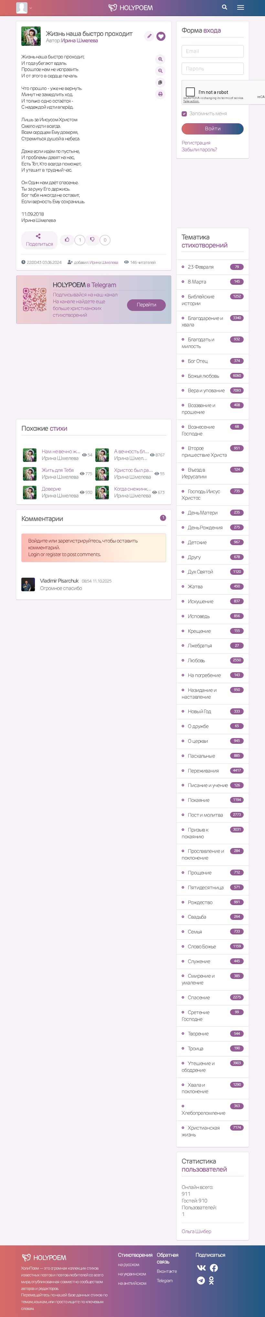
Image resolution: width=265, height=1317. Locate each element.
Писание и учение (214, 785)
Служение (214, 961)
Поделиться (39, 244)
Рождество (214, 902)
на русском (128, 1264)
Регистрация (196, 143)
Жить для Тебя (58, 470)
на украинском (132, 1274)
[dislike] (92, 240)
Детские (214, 542)
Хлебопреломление (211, 1109)
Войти (213, 128)
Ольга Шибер (196, 1231)
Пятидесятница (214, 887)
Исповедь (214, 616)
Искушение (214, 601)
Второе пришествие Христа (211, 451)
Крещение (214, 631)
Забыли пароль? (199, 149)
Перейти (146, 304)
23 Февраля (213, 267)
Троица (214, 1048)
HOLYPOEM (69, 285)
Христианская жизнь (211, 1131)
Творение (214, 1033)
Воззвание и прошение (211, 408)
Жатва (214, 586)
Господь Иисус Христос (211, 495)
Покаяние (214, 800)
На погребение (214, 675)
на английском (132, 1283)
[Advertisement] (93, 374)
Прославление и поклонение (211, 854)
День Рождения (214, 527)
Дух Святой (214, 571)
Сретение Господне (210, 1016)
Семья (214, 931)
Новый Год (214, 711)
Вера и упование (214, 390)
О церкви (214, 741)
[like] (67, 240)
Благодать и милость (211, 343)
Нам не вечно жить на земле (73, 451)
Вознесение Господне (210, 430)
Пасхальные (214, 756)
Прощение (214, 872)
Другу (214, 557)
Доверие (51, 488)
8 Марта (214, 281)
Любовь (214, 660)
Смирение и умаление (211, 979)
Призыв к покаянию (211, 833)
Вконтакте (167, 1271)
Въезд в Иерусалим (211, 473)
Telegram (165, 1280)
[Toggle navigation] (240, 7)
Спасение (214, 997)
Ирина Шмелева (79, 40)
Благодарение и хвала (211, 321)
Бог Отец (214, 361)
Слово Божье (214, 946)
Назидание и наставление (211, 693)
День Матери (214, 512)
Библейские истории (211, 300)
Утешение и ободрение (211, 1066)
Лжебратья (213, 645)
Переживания (214, 770)
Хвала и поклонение (211, 1088)
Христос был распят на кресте (147, 470)
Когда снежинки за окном (142, 488)
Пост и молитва (214, 815)
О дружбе (213, 726)
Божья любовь (214, 376)
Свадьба (214, 916)
